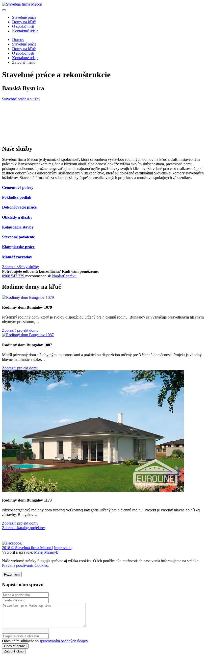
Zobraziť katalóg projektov (23, 528)
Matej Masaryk (46, 552)
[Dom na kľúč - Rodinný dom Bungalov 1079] (28, 297)
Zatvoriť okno (13, 651)
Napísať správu (64, 276)
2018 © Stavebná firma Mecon (27, 548)
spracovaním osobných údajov (64, 641)
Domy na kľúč (24, 22)
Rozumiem (12, 574)
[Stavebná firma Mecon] (22, 4)
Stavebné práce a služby (21, 99)
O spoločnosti (23, 26)
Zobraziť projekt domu (20, 330)
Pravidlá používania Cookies (25, 565)
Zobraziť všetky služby (20, 267)
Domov (18, 39)
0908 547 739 (13, 276)
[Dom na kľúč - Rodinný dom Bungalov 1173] (93, 490)
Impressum (62, 548)
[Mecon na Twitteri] (30, 543)
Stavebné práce (24, 17)
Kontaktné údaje (25, 31)
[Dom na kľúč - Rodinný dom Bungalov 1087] (28, 335)
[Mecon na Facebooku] (12, 543)
